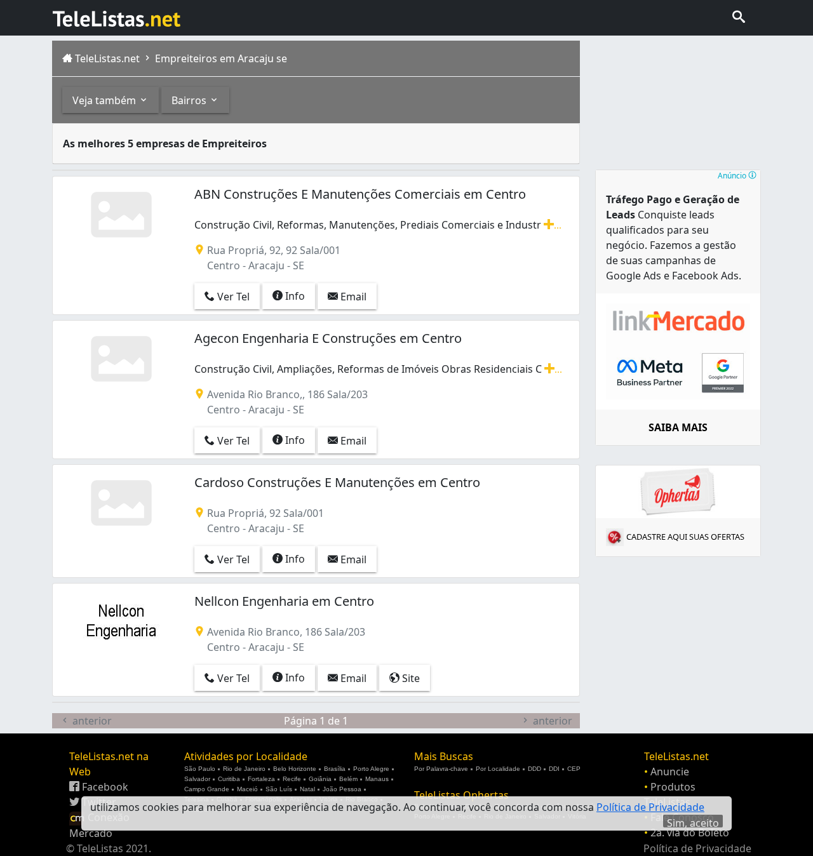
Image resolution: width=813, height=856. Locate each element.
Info (294, 296)
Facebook (103, 787)
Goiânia (320, 778)
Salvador (197, 778)
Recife (292, 778)
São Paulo (199, 768)
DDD (534, 768)
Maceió (247, 789)
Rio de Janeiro (244, 768)
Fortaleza (261, 778)
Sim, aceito (693, 821)
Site (410, 678)
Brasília (335, 768)
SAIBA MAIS (678, 427)
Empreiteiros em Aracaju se (219, 58)
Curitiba (229, 778)
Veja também (105, 100)
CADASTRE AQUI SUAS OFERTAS (685, 536)
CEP (574, 768)
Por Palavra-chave (441, 768)
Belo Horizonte (294, 768)
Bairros (190, 100)
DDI (554, 768)
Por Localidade (498, 768)
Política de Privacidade (697, 848)
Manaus (377, 778)
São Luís (278, 789)
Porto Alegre (371, 768)
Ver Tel (232, 297)
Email (352, 297)
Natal (307, 789)
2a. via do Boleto (689, 832)
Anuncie (669, 772)
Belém (348, 778)
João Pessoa (342, 789)
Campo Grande (206, 789)
